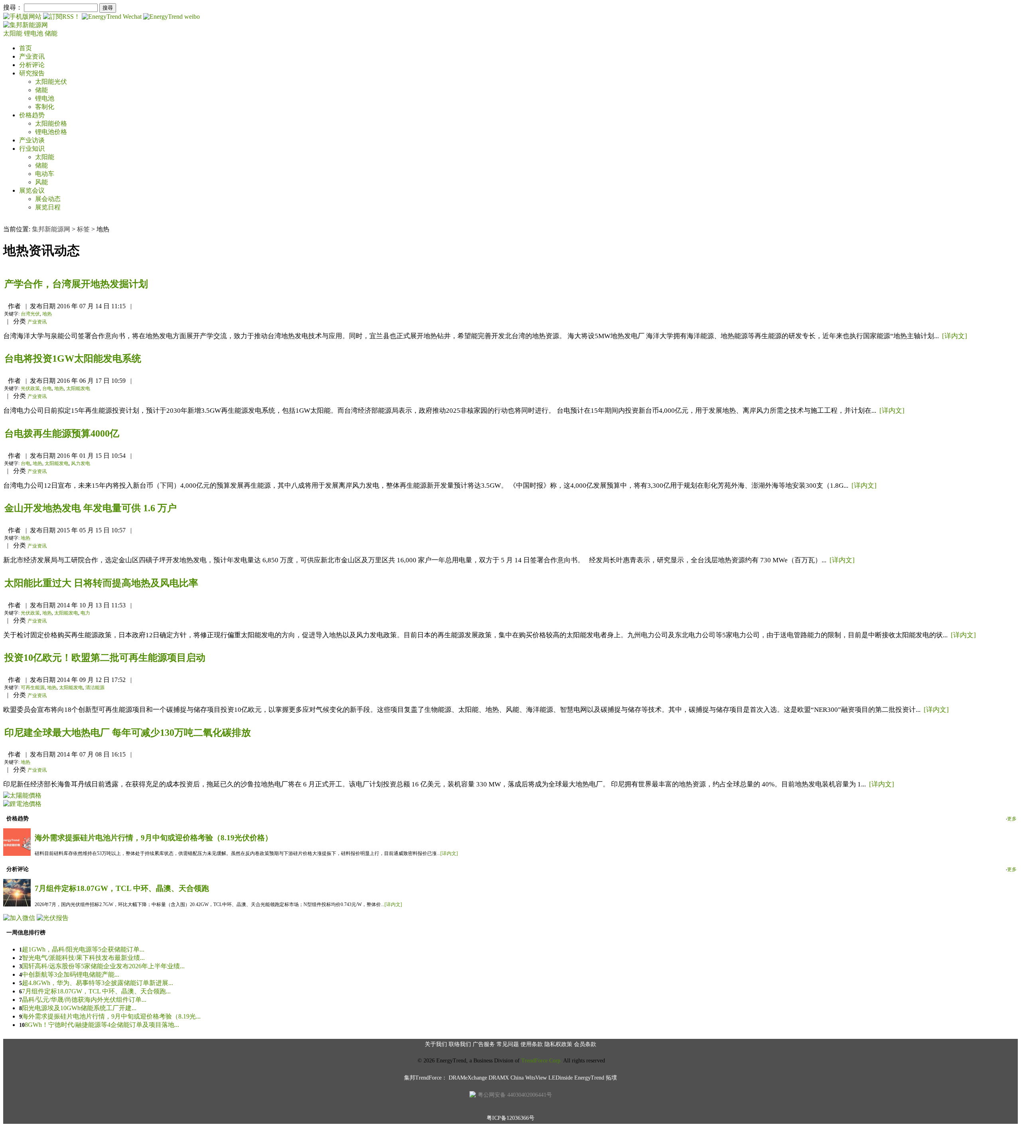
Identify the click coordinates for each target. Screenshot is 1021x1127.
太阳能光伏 (51, 81)
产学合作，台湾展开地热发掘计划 (76, 284)
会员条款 (585, 1044)
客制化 (44, 106)
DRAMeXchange (468, 1078)
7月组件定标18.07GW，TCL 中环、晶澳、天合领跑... (96, 991)
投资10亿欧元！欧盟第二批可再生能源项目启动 (104, 657)
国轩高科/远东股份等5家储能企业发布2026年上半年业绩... (103, 966)
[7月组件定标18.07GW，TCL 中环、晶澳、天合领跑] (17, 904)
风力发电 (80, 463)
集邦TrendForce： (425, 1078)
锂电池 (34, 33)
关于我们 (436, 1044)
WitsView (536, 1078)
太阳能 (13, 33)
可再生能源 (33, 687)
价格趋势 (32, 115)
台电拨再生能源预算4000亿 (61, 433)
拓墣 (611, 1078)
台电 (47, 388)
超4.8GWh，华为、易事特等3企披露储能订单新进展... (97, 982)
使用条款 (531, 1044)
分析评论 (32, 64)
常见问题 (508, 1044)
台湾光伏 (30, 314)
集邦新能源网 (51, 229)
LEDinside (560, 1078)
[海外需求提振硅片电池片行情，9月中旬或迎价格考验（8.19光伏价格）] (17, 853)
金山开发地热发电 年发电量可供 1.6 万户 (90, 508)
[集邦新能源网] (25, 25)
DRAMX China (506, 1078)
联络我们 (460, 1044)
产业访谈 (32, 140)
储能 (51, 33)
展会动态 (48, 198)
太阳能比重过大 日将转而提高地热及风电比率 (101, 583)
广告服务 (484, 1044)
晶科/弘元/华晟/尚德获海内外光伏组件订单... (84, 999)
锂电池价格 (51, 131)
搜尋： (12, 7)
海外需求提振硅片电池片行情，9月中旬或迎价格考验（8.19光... (111, 1016)
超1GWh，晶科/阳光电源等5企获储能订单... (83, 949)
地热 (47, 314)
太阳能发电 (78, 388)
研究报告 (32, 73)
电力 (85, 613)
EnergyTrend (589, 1078)
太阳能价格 (51, 123)
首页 (25, 48)
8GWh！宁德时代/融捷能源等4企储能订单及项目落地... (102, 1024)
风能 (41, 182)
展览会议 (32, 190)
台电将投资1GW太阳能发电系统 (72, 358)
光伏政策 (30, 388)
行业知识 (32, 148)
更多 (1012, 819)
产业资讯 (32, 56)
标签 (83, 229)
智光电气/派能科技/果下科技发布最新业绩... (83, 957)
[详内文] (954, 336)
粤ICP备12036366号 (510, 1118)
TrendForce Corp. (541, 1061)
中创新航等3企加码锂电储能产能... (70, 974)
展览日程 (48, 207)
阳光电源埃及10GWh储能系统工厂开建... (79, 1008)
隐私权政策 (558, 1044)
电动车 (44, 173)
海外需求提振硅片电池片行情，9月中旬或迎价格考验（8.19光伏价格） (153, 837)
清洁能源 (94, 687)
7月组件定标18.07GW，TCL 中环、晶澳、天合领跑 (122, 888)
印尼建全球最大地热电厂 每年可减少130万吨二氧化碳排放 (127, 732)
